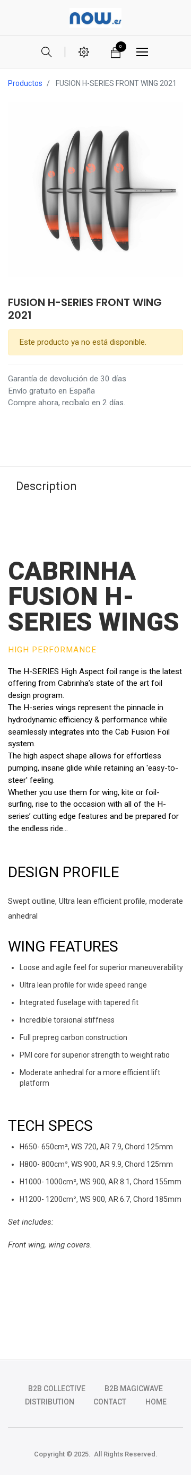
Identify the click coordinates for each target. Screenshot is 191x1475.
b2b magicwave (134, 1388)
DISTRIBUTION (49, 1402)
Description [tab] (46, 486)
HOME (156, 1402)
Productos (25, 83)
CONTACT (109, 1402)
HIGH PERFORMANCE (52, 649)
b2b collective (56, 1388)
